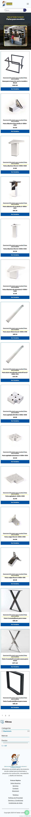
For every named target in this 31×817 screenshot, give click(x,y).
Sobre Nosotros (16, 783)
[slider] (2, 743)
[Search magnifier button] (24, 10)
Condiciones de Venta (15, 803)
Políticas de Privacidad (15, 798)
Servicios (15, 786)
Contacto (15, 788)
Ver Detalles (15, 89)
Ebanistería (6, 77)
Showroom (15, 791)
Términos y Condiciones (15, 800)
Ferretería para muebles (16, 77)
